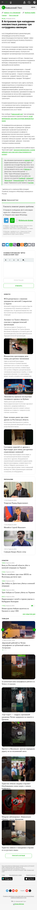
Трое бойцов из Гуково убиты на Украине (18, 592)
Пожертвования (30, 875)
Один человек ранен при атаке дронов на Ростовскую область (16, 418)
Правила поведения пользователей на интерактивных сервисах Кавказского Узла (18, 897)
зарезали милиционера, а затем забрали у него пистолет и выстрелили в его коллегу (18, 152)
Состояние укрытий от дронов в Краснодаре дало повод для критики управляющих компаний (18, 449)
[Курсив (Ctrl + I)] (10, 260)
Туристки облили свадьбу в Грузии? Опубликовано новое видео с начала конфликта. (16, 786)
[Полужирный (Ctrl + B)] (6, 260)
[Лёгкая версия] (11, 2)
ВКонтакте (8, 180)
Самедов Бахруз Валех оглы (15, 551)
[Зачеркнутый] (18, 260)
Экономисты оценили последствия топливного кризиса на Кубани (18, 397)
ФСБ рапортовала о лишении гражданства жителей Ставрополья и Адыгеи (18, 301)
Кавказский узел (17, 114)
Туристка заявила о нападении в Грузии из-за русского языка (18, 848)
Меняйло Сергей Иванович (15, 527)
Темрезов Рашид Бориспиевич (16, 503)
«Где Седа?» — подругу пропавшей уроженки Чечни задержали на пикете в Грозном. (18, 717)
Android (27, 160)
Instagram (29, 178)
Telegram (27, 169)
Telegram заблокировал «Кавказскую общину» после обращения (16, 817)
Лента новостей (13, 15)
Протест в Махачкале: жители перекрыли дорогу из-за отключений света (18, 750)
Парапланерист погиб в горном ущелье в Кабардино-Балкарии (18, 600)
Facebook (22, 178)
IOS (32, 160)
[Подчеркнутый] (14, 260)
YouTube (31, 183)
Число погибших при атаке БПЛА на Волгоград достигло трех (16, 575)
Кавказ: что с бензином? (12, 12)
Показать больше (18, 855)
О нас (3, 875)
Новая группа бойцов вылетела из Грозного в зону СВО (15, 609)
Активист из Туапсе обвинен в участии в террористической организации (16, 322)
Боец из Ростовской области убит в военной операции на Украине (16, 566)
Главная (4, 15)
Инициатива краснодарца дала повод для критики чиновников (16, 357)
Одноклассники (18, 180)
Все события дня (29, 614)
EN (6, 2)
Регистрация (18, 280)
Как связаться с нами (15, 875)
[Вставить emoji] (23, 260)
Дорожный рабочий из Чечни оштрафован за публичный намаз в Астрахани (16, 645)
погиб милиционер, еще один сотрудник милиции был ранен (18, 119)
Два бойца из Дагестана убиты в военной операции (18, 584)
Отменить (18, 286)
